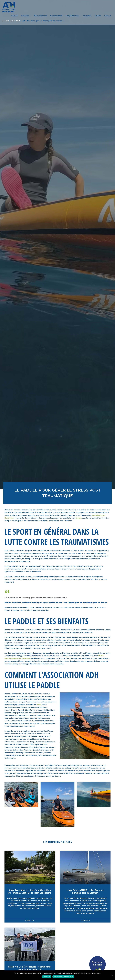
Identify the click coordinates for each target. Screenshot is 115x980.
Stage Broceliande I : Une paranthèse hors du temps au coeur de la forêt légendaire (29, 891)
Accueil (14, 16)
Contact (107, 16)
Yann (39, 704)
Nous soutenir (56, 16)
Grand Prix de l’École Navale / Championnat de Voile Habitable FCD (29, 968)
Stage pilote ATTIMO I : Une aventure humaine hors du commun (85, 891)
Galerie (98, 16)
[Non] (112, 975)
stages (79, 518)
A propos (25, 16)
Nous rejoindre (40, 16)
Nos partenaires (72, 16)
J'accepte (46, 977)
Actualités (87, 16)
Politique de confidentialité (63, 977)
